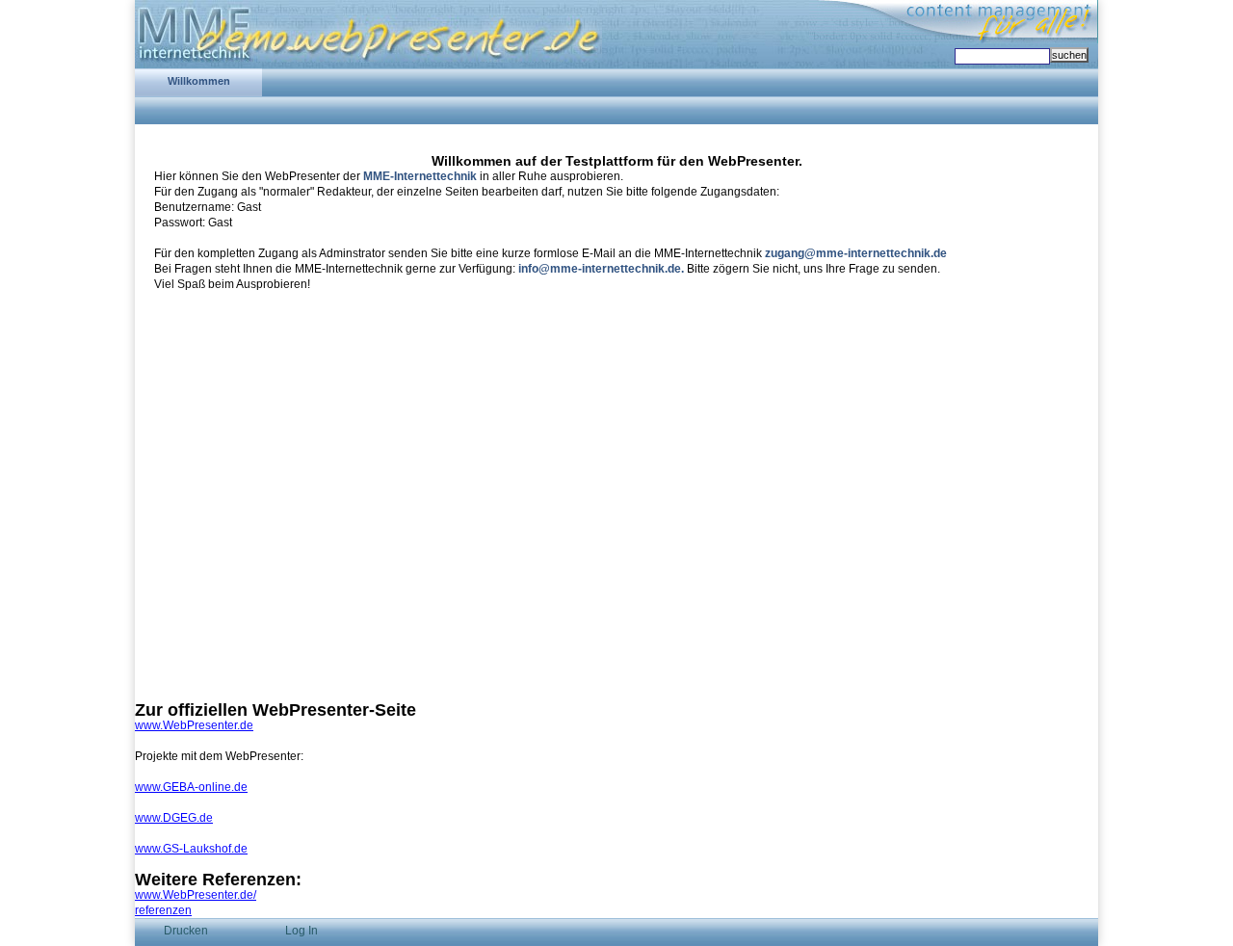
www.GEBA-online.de (191, 787)
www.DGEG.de (174, 818)
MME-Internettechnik (420, 176)
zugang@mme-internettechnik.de (856, 253)
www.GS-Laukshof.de (191, 848)
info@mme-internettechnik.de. (601, 269)
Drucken (186, 930)
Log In (301, 930)
